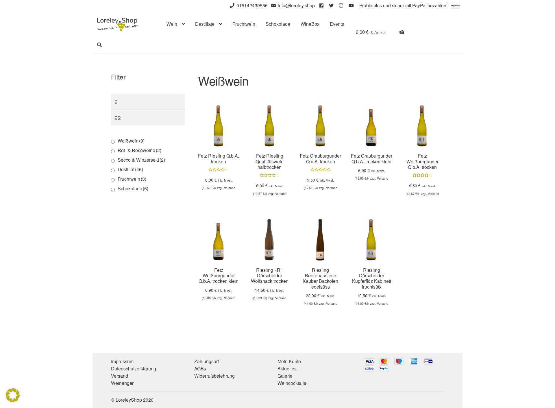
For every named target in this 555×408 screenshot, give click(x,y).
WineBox (310, 24)
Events (337, 24)
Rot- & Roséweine (139, 150)
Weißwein (131, 140)
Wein (171, 24)
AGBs (200, 368)
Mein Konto (289, 361)
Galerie (285, 375)
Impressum (122, 361)
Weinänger (122, 383)
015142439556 (252, 5)
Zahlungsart (206, 361)
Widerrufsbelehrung (214, 375)
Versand (229, 188)
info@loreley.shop (296, 5)
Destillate (204, 24)
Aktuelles (287, 368)
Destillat (130, 169)
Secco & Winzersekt (141, 159)
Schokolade (278, 24)
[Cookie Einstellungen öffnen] (13, 400)
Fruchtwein (243, 24)
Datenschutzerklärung (133, 368)
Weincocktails (292, 383)
